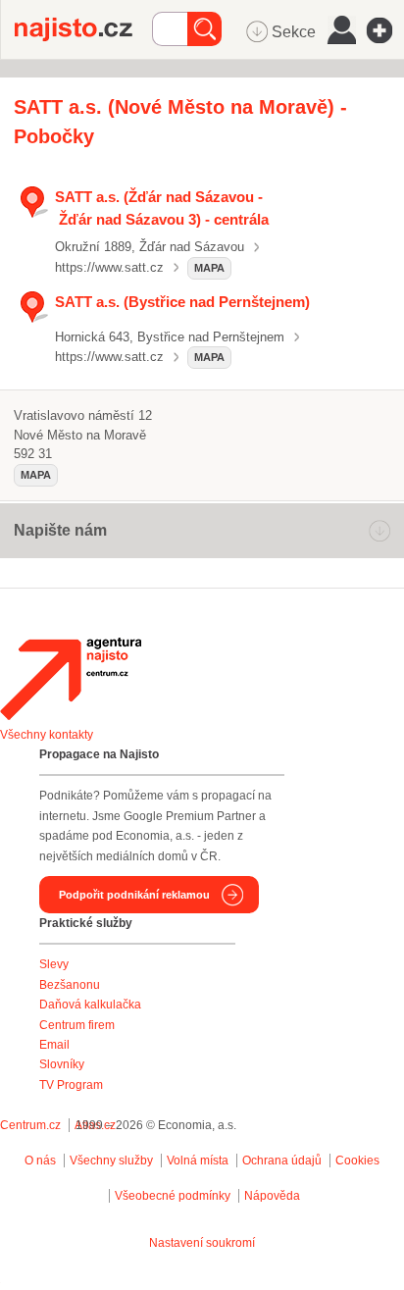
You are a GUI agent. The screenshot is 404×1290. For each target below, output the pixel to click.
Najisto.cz (83, 29)
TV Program (71, 1085)
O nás (40, 1160)
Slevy (54, 964)
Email (54, 1045)
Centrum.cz (30, 1125)
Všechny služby (113, 1160)
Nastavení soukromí (202, 1243)
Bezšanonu (69, 985)
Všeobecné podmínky (172, 1196)
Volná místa (197, 1160)
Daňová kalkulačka (90, 1004)
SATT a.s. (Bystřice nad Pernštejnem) (182, 301)
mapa (209, 268)
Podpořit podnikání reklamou (134, 895)
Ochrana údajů (282, 1160)
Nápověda (272, 1196)
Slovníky (61, 1064)
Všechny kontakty (46, 735)
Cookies (357, 1160)
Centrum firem (77, 1025)
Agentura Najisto (70, 679)
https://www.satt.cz (109, 267)
